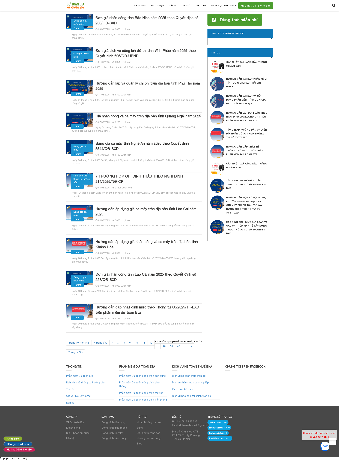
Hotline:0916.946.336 (19, 449)
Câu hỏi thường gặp (148, 433)
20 (164, 346)
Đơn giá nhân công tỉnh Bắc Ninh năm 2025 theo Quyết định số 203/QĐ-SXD (147, 20)
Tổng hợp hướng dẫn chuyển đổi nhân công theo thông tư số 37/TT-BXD (246, 133)
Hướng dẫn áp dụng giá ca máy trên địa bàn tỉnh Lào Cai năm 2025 (146, 211)
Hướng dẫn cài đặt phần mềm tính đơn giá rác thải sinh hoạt (246, 82)
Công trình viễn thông (114, 438)
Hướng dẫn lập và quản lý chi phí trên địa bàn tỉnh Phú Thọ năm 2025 (148, 86)
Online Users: (215, 422)
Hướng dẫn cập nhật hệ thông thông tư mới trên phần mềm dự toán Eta (244, 150)
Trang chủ (139, 5)
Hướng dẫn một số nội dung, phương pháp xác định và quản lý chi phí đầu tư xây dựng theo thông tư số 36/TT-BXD (246, 205)
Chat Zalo (13, 438)
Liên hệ (70, 402)
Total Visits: (214, 438)
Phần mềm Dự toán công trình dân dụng (142, 375)
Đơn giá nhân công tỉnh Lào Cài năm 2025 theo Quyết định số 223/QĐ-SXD (146, 277)
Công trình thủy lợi (112, 433)
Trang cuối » (75, 352)
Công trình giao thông (114, 427)
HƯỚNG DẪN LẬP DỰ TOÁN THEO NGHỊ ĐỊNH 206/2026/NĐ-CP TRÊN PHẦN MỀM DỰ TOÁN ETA (246, 116)
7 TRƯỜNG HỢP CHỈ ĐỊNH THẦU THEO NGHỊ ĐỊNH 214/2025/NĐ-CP (139, 179)
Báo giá (201, 5)
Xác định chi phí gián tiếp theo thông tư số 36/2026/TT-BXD (246, 184)
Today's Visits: (216, 427)
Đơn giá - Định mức (81, 55)
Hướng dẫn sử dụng (148, 438)
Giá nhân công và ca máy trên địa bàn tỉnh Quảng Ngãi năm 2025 (148, 116)
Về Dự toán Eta (75, 422)
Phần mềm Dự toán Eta (79, 375)
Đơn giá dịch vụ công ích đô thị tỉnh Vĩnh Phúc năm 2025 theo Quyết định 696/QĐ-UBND (146, 53)
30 (171, 346)
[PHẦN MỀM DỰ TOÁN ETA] (75, 5)
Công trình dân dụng (113, 422)
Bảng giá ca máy (80, 148)
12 (151, 342)
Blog (139, 443)
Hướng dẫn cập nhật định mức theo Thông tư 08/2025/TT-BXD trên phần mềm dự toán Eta (147, 309)
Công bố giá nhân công (80, 22)
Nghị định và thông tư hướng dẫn (81, 179)
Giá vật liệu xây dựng (78, 396)
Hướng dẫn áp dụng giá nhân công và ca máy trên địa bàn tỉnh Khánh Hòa (147, 244)
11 (143, 342)
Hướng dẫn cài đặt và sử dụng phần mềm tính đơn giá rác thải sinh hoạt (246, 99)
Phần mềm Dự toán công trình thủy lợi (141, 393)
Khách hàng (73, 427)
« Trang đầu (100, 342)
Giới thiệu (157, 5)
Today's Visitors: (217, 433)
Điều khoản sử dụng (78, 433)
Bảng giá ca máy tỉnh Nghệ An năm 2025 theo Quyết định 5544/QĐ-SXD (142, 146)
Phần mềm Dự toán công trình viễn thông (143, 399)
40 (178, 346)
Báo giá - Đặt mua (18, 444)
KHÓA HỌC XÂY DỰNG (223, 5)
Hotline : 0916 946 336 (256, 5)
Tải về (172, 5)
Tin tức (186, 5)
